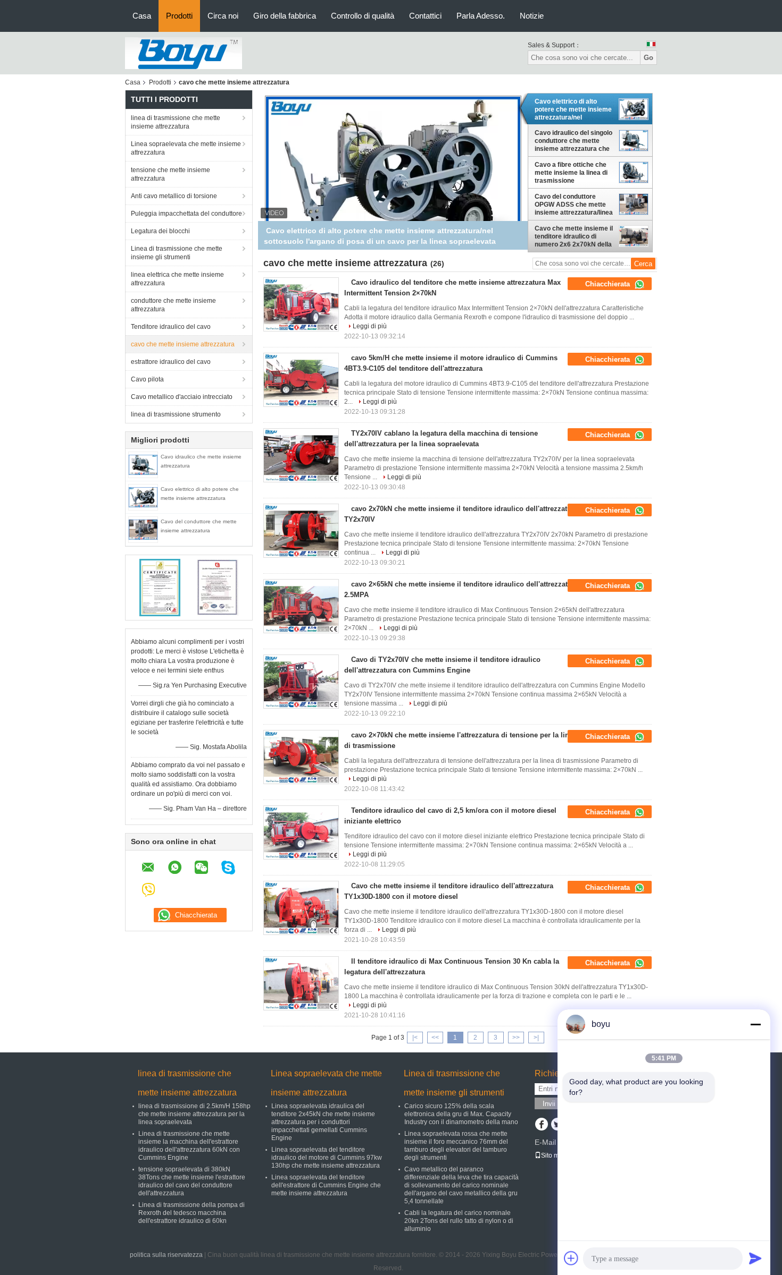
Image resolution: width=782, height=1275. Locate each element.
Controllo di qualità (362, 15)
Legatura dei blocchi (160, 231)
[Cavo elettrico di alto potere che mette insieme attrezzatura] (143, 496)
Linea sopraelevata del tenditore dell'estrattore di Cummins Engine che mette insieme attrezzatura (326, 1185)
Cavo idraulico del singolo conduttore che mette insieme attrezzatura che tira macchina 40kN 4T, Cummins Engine (573, 140)
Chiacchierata (608, 284)
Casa (141, 15)
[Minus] (755, 1024)
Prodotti (179, 15)
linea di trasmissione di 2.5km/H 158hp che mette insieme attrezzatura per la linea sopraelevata (194, 1114)
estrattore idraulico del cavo (171, 362)
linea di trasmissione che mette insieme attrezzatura (175, 122)
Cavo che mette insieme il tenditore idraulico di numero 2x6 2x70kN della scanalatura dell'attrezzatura (574, 236)
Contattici (425, 15)
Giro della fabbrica (284, 15)
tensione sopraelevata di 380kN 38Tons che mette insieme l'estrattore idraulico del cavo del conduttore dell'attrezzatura (191, 1181)
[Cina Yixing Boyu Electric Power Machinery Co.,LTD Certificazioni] (160, 587)
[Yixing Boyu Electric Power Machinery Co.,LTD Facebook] (541, 1125)
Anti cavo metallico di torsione (174, 196)
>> (516, 1037)
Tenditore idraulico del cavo (171, 326)
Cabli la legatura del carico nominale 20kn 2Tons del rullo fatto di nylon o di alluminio (458, 1220)
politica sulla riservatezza (166, 1255)
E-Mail (545, 1142)
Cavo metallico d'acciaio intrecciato (181, 397)
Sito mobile (557, 1155)
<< (435, 1037)
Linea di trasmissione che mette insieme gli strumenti (176, 253)
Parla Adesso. (480, 16)
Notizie (532, 15)
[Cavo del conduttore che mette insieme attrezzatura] (143, 529)
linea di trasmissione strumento (176, 414)
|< (415, 1037)
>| (536, 1037)
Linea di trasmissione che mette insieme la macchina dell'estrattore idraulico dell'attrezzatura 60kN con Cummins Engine (189, 1145)
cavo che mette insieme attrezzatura (183, 344)
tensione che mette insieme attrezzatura (170, 174)
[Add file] (571, 1258)
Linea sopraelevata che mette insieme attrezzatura (186, 148)
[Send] (755, 1258)
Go (648, 58)
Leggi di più (370, 326)
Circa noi (222, 15)
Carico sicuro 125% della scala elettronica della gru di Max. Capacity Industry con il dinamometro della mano (461, 1114)
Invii (549, 1104)
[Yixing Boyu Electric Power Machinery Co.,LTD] (183, 52)
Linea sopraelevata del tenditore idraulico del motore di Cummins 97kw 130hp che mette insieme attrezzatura (326, 1157)
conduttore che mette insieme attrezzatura (173, 305)
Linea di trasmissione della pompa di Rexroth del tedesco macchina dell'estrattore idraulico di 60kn (191, 1213)
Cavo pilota (147, 379)
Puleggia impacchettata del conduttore (186, 213)
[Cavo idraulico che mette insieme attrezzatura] (143, 464)
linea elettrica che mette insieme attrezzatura (177, 279)
